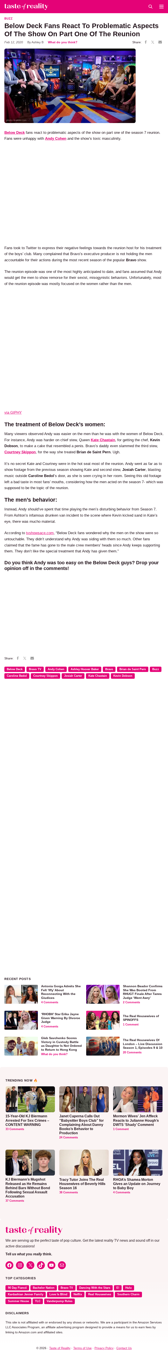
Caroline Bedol (17, 675)
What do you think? (62, 42)
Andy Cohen (56, 669)
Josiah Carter (73, 675)
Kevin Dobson (122, 675)
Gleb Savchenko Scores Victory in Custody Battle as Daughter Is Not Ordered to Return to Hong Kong (61, 1043)
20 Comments (132, 1052)
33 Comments (14, 1129)
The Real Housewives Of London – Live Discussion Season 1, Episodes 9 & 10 (143, 1043)
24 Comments (68, 1137)
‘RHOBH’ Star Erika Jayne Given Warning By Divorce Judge (60, 1017)
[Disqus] (84, 746)
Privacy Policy (104, 1348)
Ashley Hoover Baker (85, 669)
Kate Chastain (97, 675)
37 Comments (14, 1200)
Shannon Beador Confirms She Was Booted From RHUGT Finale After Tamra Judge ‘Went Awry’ (143, 992)
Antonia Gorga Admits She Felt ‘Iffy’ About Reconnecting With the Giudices (61, 992)
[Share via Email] (160, 42)
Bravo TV (35, 669)
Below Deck (15, 669)
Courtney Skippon (45, 675)
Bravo (109, 669)
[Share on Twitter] (152, 42)
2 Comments (131, 1002)
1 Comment (130, 1024)
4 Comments (49, 1002)
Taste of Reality (59, 1348)
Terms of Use (82, 1348)
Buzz (8, 18)
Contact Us (124, 1348)
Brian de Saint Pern (132, 669)
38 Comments (68, 1192)
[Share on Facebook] (145, 42)
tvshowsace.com (40, 533)
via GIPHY (13, 412)
